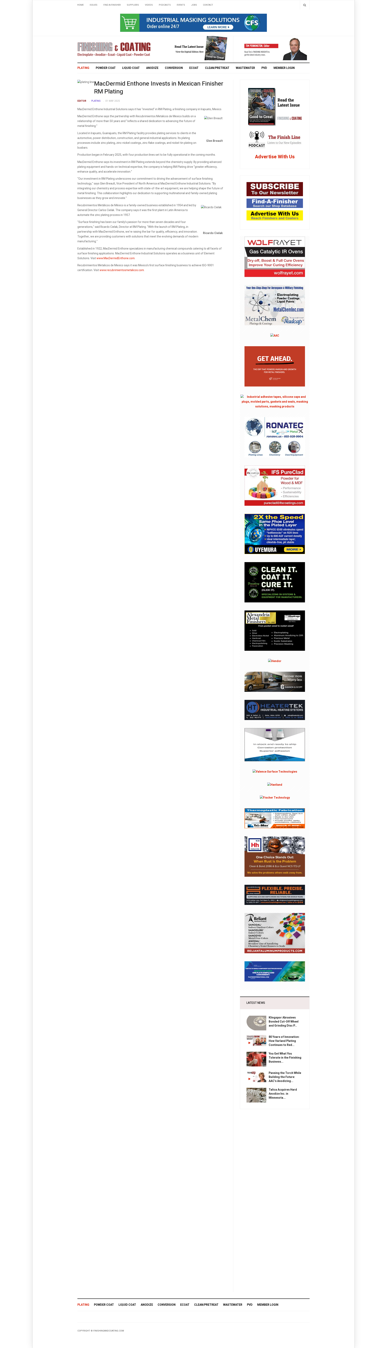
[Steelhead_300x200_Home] (274, 366)
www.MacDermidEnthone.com (116, 258)
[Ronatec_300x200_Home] (274, 437)
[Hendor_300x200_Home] (274, 661)
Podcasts (165, 5)
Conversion (174, 68)
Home (80, 5)
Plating (83, 68)
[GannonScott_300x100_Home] (274, 682)
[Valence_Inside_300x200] (275, 772)
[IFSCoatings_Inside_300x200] (274, 485)
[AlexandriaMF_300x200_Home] (274, 630)
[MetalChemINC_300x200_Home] (274, 305)
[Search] (304, 5)
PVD (264, 68)
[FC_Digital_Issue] (195, 48)
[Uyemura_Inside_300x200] (274, 534)
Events (181, 5)
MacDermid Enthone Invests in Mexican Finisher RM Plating (158, 87)
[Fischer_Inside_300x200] (275, 798)
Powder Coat (106, 68)
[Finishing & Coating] (114, 49)
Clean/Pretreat (217, 68)
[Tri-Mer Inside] (274, 818)
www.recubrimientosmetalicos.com (122, 270)
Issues (93, 5)
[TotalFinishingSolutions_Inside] (274, 582)
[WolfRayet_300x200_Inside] (274, 256)
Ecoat (194, 68)
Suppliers (133, 5)
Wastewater (245, 68)
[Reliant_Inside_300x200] (274, 933)
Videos (149, 5)
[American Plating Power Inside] (274, 895)
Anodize (152, 68)
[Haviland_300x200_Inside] (274, 784)
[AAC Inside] (274, 336)
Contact (208, 5)
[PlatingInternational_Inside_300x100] (274, 971)
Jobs (194, 5)
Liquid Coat (131, 68)
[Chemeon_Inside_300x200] (274, 744)
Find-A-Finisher (112, 5)
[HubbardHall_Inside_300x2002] (274, 856)
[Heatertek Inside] (274, 710)
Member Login (284, 68)
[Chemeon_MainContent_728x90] (193, 23)
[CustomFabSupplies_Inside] (274, 402)
